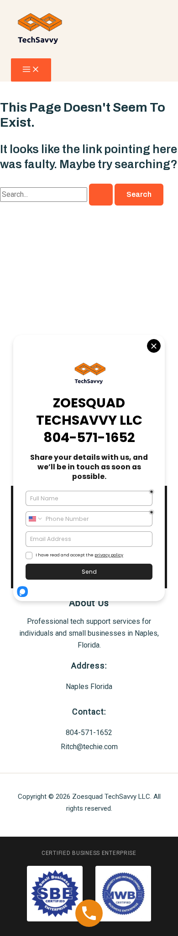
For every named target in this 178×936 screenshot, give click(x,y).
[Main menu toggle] (31, 70)
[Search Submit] (101, 195)
